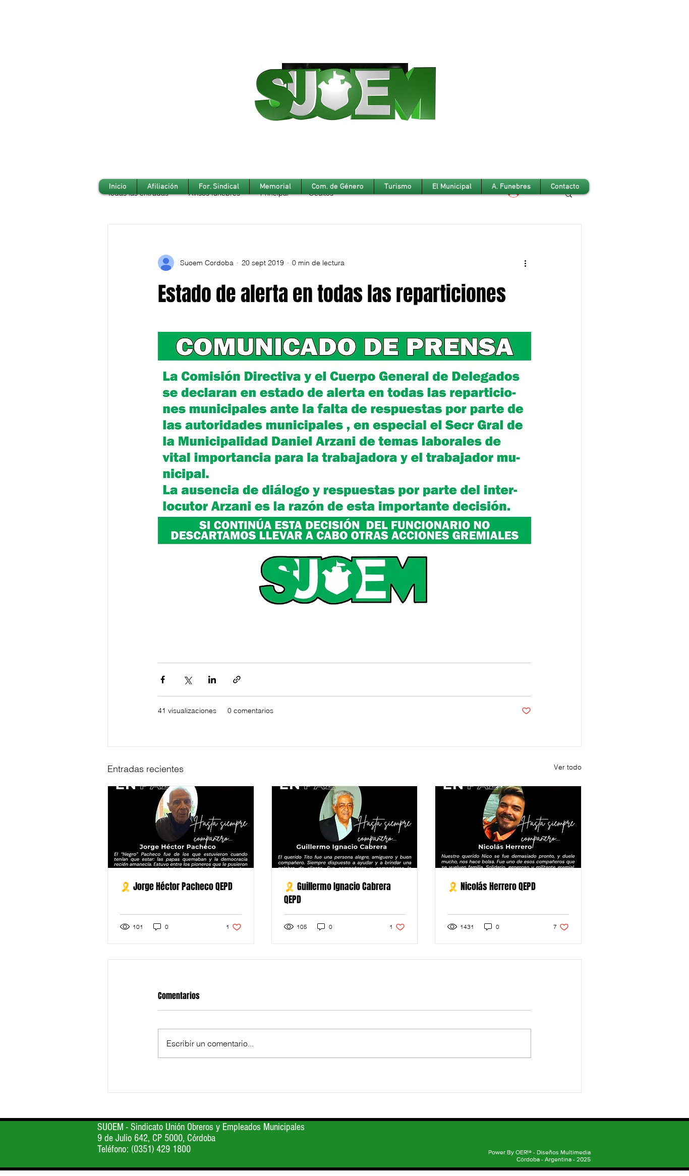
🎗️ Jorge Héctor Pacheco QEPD (176, 886)
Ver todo (568, 767)
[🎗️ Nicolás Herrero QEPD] (508, 827)
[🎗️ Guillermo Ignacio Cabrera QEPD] (345, 827)
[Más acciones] (525, 263)
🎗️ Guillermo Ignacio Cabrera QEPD (337, 893)
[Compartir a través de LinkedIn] (212, 679)
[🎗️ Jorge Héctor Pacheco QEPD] (181, 827)
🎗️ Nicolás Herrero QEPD (491, 886)
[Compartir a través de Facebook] (162, 679)
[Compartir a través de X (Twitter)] (187, 679)
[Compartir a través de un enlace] (237, 679)
